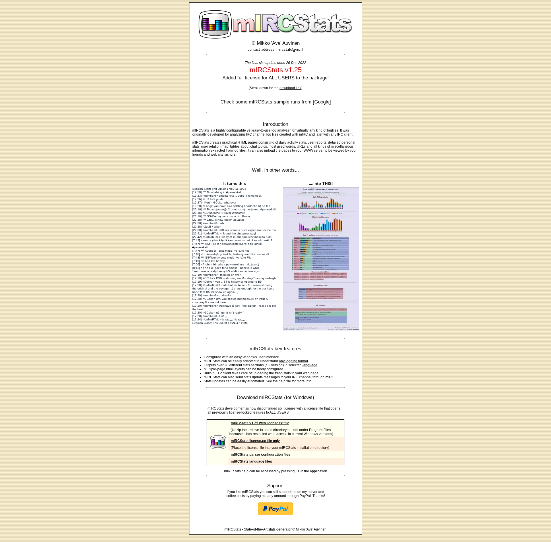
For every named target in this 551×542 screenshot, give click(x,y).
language (309, 365)
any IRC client (341, 134)
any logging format (293, 361)
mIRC (303, 134)
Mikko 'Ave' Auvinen (278, 43)
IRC (249, 134)
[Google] (322, 102)
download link (290, 88)
